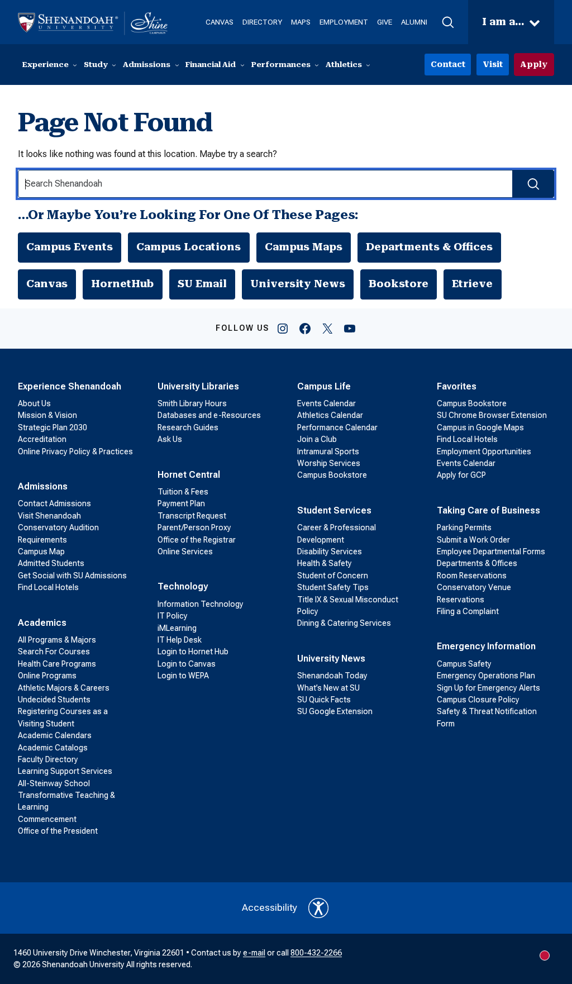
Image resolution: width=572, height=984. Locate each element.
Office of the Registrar (197, 539)
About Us (34, 403)
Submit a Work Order (473, 539)
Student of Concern (332, 575)
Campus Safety (464, 663)
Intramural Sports (328, 451)
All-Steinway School (54, 783)
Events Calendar (326, 403)
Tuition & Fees (183, 491)
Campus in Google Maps (480, 427)
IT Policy (173, 615)
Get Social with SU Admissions (72, 575)
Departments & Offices (429, 247)
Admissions (43, 486)
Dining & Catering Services (344, 623)
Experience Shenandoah (69, 386)
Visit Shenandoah (49, 515)
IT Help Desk (180, 639)
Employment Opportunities (484, 451)
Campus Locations (188, 247)
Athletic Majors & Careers (63, 687)
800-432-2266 (316, 952)
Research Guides (188, 427)
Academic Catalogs (53, 747)
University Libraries (198, 386)
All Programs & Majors (57, 639)
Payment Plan (181, 503)
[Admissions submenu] (177, 65)
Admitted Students (51, 563)
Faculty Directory (48, 759)
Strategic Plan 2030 (52, 427)
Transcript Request (192, 515)
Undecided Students (54, 699)
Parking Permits (464, 527)
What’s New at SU (328, 687)
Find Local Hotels (48, 587)
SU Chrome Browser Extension (492, 415)
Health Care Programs (57, 663)
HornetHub (122, 284)
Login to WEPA (183, 675)
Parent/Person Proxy (194, 527)
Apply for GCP (461, 474)
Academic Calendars (55, 735)
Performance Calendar (337, 427)
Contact (448, 64)
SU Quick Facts (324, 699)
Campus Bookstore (332, 474)
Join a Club (317, 439)
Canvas (47, 284)
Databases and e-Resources (209, 415)
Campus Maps (303, 247)
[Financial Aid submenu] (242, 65)
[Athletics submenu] (368, 65)
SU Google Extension (335, 711)
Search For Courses (54, 651)
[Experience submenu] (75, 65)
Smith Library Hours (192, 403)
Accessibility (269, 907)
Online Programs (47, 675)
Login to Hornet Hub (193, 651)
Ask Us (170, 439)
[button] (447, 22)
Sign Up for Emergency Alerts (488, 687)
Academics (42, 622)
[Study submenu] (114, 65)
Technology (183, 586)
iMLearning (177, 628)
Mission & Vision (47, 415)
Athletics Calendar (330, 415)
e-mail (254, 952)
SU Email (202, 284)
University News (297, 284)
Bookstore (398, 284)
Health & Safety (324, 563)
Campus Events (69, 247)
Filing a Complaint (468, 611)
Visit (493, 64)
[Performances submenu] (316, 65)
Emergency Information (486, 646)
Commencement (47, 819)
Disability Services (329, 551)
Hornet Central (189, 474)
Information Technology (201, 604)
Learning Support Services (65, 771)
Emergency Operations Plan (486, 675)
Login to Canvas (187, 663)
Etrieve (472, 284)
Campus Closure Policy (478, 699)
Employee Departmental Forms (491, 551)
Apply (533, 64)
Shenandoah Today (332, 675)
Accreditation (42, 439)
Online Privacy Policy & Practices (75, 451)
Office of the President (58, 830)
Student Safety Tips (333, 587)
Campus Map (41, 551)
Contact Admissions (54, 503)
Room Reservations (472, 575)
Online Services (185, 551)
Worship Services (328, 463)
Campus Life (324, 386)
